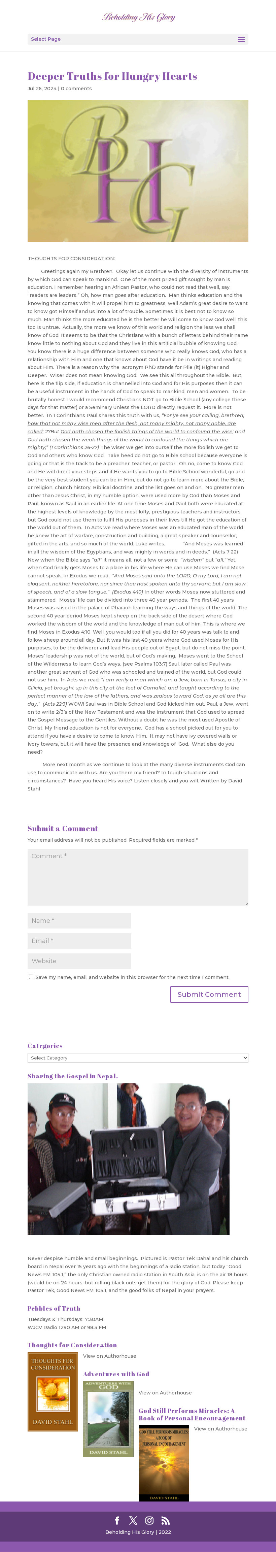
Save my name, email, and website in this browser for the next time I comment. (133, 977)
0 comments (76, 89)
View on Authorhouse (109, 1356)
